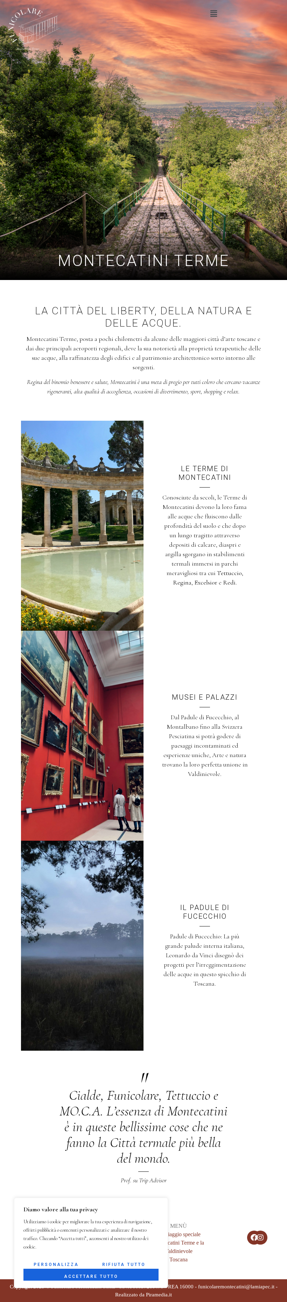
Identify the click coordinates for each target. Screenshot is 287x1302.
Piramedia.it (159, 1294)
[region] (91, 1243)
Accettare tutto (91, 1276)
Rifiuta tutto (124, 1264)
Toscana (178, 1259)
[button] (213, 13)
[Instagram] (260, 1238)
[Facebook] (254, 1238)
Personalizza (56, 1264)
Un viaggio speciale (179, 1234)
